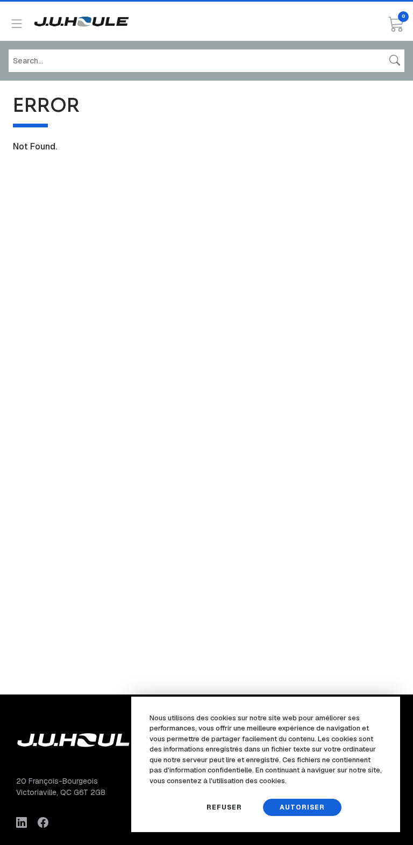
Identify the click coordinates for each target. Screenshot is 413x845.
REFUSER (224, 807)
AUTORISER (302, 807)
